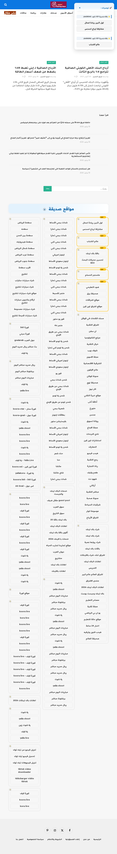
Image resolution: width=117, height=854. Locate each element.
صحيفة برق (92, 293)
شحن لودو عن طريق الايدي (58, 402)
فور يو (58, 373)
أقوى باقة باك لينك (58, 532)
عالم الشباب (92, 241)
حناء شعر (58, 453)
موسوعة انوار (92, 511)
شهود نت (92, 479)
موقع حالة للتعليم (92, 619)
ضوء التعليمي (92, 287)
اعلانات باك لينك (58, 564)
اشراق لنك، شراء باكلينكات (92, 555)
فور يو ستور (58, 319)
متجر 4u (58, 325)
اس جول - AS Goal (24, 486)
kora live (24, 504)
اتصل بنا (19, 840)
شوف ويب (92, 350)
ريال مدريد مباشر (59, 608)
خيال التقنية (92, 344)
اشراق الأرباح (92, 517)
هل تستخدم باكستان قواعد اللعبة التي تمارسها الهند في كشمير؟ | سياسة (56, 169)
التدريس (92, 568)
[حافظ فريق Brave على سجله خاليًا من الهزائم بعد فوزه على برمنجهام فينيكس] (100, 126)
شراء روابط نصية (92, 542)
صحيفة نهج (92, 382)
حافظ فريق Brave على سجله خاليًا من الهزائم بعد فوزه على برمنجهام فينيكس (55, 123)
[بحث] (5, 4)
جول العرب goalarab (24, 340)
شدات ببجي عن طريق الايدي (59, 333)
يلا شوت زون (24, 725)
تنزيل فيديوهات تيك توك (24, 762)
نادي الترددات (92, 434)
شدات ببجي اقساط (58, 222)
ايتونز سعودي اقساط (58, 261)
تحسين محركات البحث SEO (92, 261)
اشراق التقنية (92, 324)
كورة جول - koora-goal (24, 415)
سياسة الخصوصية (35, 840)
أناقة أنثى (92, 402)
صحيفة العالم (92, 638)
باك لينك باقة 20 (58, 519)
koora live (24, 434)
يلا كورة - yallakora (24, 473)
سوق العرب (58, 507)
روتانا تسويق (92, 421)
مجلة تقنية (92, 606)
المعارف (92, 447)
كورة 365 (24, 327)
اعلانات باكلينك (58, 571)
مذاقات (23, 13)
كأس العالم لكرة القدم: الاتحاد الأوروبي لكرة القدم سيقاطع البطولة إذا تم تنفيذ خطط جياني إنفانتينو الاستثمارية (49, 155)
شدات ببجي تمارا (58, 229)
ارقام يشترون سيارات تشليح (24, 301)
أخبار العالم (103, 62)
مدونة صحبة (92, 498)
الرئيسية (97, 840)
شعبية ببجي (58, 408)
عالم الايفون (92, 369)
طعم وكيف (92, 472)
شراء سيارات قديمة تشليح (24, 315)
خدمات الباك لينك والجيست (58, 492)
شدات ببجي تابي (58, 242)
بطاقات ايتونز (58, 415)
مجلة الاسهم (92, 357)
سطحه (24, 229)
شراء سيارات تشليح (24, 287)
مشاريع (58, 558)
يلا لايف (24, 353)
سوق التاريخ (58, 513)
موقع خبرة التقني (92, 395)
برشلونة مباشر (58, 602)
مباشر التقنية (92, 492)
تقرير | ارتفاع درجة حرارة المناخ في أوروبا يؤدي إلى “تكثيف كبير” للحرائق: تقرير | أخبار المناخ (50, 138)
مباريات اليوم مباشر (58, 595)
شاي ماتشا (58, 472)
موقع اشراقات (92, 300)
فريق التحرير (97, 77)
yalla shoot (58, 589)
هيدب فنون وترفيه (92, 632)
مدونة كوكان (92, 376)
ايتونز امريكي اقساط (58, 360)
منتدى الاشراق (92, 580)
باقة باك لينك (92, 253)
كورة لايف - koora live (24, 656)
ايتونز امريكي (58, 254)
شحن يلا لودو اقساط (58, 267)
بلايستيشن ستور (58, 421)
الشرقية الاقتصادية (92, 363)
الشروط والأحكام (54, 840)
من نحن (86, 840)
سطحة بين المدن (24, 235)
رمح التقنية (92, 459)
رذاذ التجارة (92, 466)
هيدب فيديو (92, 453)
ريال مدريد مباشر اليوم (24, 365)
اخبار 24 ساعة (92, 625)
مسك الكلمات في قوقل (92, 318)
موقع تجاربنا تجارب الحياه (58, 545)
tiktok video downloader (24, 770)
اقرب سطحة (25, 267)
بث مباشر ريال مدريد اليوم (24, 346)
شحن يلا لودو (59, 395)
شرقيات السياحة (92, 504)
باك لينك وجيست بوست (92, 593)
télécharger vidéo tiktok (24, 780)
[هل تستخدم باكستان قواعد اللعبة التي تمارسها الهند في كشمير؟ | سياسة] (100, 172)
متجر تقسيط (58, 293)
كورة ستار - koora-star (24, 409)
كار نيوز (92, 389)
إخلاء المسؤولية (72, 840)
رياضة (33, 13)
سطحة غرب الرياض (24, 254)
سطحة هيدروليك (24, 242)
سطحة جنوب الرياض (25, 261)
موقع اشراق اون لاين (92, 306)
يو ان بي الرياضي (92, 613)
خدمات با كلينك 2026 (58, 539)
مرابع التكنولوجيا (92, 337)
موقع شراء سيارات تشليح (24, 293)
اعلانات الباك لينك (92, 561)
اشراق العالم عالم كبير (92, 574)
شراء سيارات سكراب (24, 280)
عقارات (43, 13)
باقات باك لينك (92, 548)
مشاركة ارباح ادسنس (92, 229)
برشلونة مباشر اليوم (24, 371)
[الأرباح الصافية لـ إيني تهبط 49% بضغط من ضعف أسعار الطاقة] (32, 50)
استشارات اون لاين (92, 440)
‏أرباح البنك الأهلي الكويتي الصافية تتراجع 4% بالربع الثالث (86, 70)
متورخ (92, 408)
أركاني (92, 485)
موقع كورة (24, 593)
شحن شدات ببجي (58, 379)
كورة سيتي (24, 333)
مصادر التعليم (92, 600)
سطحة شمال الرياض (24, 248)
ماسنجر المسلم (92, 275)
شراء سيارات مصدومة (24, 309)
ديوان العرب (58, 551)
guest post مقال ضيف (58, 500)
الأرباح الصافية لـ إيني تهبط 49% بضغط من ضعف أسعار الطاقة (35, 70)
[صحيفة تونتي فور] (58, 4)
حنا (58, 460)
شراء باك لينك (92, 529)
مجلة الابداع (92, 427)
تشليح (24, 274)
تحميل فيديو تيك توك (24, 756)
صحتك (53, 13)
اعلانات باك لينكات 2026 (24, 700)
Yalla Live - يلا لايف (24, 460)
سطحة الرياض (25, 222)
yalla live (24, 390)
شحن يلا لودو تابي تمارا (58, 347)
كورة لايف (24, 510)
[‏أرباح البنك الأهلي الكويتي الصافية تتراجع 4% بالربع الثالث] (84, 50)
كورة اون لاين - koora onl (24, 466)
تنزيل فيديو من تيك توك (24, 749)
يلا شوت (58, 583)
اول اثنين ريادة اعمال (92, 222)
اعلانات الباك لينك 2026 (92, 587)
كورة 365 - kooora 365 (24, 479)
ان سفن (92, 331)
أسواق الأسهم (67, 13)
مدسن (92, 414)
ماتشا (58, 466)
